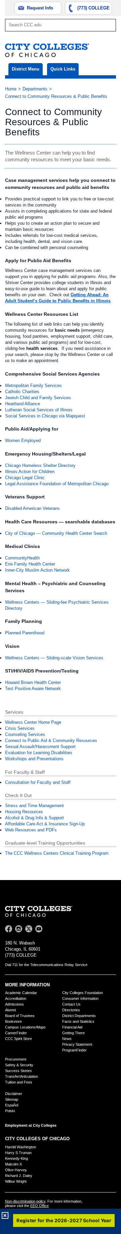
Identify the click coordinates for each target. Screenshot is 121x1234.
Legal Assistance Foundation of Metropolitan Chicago (57, 483)
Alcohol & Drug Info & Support (34, 817)
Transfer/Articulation (21, 1076)
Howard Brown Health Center (33, 682)
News (67, 1039)
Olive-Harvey (16, 1170)
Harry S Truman (18, 1153)
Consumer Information (80, 998)
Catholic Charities (22, 391)
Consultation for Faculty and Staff (38, 782)
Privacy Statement (77, 1044)
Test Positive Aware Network (33, 688)
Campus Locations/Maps (25, 1027)
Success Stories (18, 1071)
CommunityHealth (22, 557)
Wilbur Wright (16, 1181)
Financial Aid (72, 1027)
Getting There (73, 1033)
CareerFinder (16, 1033)
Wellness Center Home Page (33, 722)
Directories (71, 1010)
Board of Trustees (20, 1016)
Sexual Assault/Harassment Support (40, 746)
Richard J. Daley (18, 1176)
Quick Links (62, 69)
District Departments (79, 1016)
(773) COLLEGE (93, 7)
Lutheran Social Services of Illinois (39, 409)
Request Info (40, 7)
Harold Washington (20, 1147)
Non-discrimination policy (25, 1201)
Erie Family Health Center (30, 564)
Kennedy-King (16, 1158)
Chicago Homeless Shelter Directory (40, 465)
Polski (10, 1111)
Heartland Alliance (22, 403)
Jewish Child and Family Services (38, 397)
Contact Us (71, 1004)
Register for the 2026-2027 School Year (63, 1220)
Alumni (10, 1010)
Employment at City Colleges (30, 1125)
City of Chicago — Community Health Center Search (56, 533)
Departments (35, 88)
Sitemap (11, 1099)
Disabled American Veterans (32, 508)
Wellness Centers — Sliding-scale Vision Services (54, 657)
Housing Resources (24, 811)
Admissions (14, 1004)
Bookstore (13, 1021)
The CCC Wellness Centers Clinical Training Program (57, 853)
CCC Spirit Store (18, 1039)
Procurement (15, 1059)
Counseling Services (25, 734)
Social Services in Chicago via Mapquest (45, 415)
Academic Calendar (21, 993)
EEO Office (39, 1206)
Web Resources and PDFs (31, 829)
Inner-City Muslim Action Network (37, 570)
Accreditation (15, 998)
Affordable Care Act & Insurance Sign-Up (45, 823)
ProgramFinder (74, 1050)
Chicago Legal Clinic (25, 477)
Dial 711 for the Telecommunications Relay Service (46, 965)
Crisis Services (20, 728)
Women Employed (23, 440)
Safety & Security (19, 1065)
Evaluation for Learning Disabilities (38, 752)
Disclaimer (13, 1094)
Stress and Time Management (34, 805)
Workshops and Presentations (34, 758)
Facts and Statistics (78, 1021)
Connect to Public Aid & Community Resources (51, 740)
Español (11, 1105)
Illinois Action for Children (29, 471)
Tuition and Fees (18, 1082)
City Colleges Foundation (82, 993)
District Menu (25, 69)
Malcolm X (13, 1164)
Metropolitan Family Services (33, 385)
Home (10, 88)
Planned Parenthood (24, 632)
